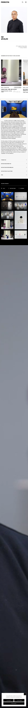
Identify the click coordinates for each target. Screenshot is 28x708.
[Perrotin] (5, 2)
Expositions (12, 188)
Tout (4, 188)
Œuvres (22, 188)
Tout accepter (19, 700)
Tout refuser (8, 700)
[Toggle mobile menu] (26, 2)
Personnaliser (13, 703)
